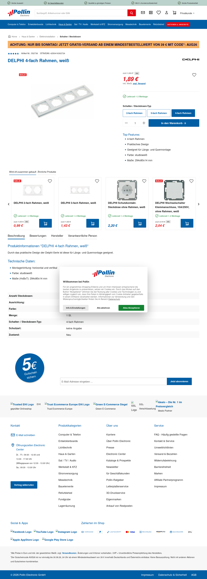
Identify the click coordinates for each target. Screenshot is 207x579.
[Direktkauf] (151, 12)
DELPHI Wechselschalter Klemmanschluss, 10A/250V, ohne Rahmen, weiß (172, 207)
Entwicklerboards (68, 441)
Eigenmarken (113, 499)
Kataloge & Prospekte (118, 460)
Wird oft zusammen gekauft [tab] (22, 171)
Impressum (160, 486)
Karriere (110, 434)
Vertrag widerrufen (24, 484)
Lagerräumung (66, 505)
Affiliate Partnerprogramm (168, 480)
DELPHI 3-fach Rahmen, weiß (78, 203)
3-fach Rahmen (159, 113)
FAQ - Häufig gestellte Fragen (170, 434)
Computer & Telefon (69, 434)
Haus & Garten (66, 454)
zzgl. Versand (139, 83)
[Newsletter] (143, 12)
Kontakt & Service (164, 441)
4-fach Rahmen (183, 113)
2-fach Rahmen (134, 113)
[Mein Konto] (166, 12)
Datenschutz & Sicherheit (172, 574)
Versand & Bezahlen (165, 454)
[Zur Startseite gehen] (19, 12)
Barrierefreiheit (162, 467)
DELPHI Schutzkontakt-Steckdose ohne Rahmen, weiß (126, 205)
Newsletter (112, 467)
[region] (62, 101)
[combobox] (81, 12)
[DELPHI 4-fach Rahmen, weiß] (62, 101)
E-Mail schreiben (25, 435)
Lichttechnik (65, 447)
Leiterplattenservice (117, 486)
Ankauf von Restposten (119, 505)
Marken (158, 473)
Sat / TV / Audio (67, 460)
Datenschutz (78, 387)
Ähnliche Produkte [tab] (47, 171)
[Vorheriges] (8, 204)
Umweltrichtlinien (163, 447)
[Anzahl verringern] (126, 123)
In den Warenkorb (172, 123)
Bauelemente (65, 486)
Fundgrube (64, 499)
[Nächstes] (198, 204)
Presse (110, 447)
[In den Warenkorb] (45, 223)
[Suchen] (131, 12)
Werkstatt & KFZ (67, 467)
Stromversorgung (68, 473)
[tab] (16, 236)
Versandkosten (69, 553)
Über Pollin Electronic (118, 441)
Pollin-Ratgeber (115, 480)
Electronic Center (116, 454)
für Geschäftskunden (118, 473)
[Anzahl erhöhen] (144, 123)
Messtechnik (65, 480)
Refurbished (65, 492)
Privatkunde (186, 13)
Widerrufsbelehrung (165, 460)
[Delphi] (190, 61)
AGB (193, 574)
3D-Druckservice (115, 492)
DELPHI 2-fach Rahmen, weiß (31, 203)
